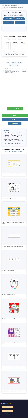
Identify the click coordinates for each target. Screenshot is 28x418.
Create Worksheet (8, 18)
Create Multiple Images (8, 22)
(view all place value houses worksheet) (13, 151)
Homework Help (19, 18)
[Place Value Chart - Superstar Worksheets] (14, 187)
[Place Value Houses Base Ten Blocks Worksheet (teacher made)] (14, 163)
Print (14, 115)
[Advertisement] (14, 91)
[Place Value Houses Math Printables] (14, 308)
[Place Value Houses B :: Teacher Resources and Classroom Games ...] (14, 212)
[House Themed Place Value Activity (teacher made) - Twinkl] (14, 380)
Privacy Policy (8, 411)
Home (2, 5)
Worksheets (6, 403)
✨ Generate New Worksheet (15, 108)
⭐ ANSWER (15, 123)
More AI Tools (20, 22)
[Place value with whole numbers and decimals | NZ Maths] (14, 236)
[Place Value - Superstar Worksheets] (14, 284)
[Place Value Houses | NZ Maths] (14, 260)
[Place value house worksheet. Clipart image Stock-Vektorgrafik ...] (14, 356)
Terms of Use (7, 406)
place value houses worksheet (11, 5)
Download (15, 119)
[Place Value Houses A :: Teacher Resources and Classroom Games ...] (14, 332)
